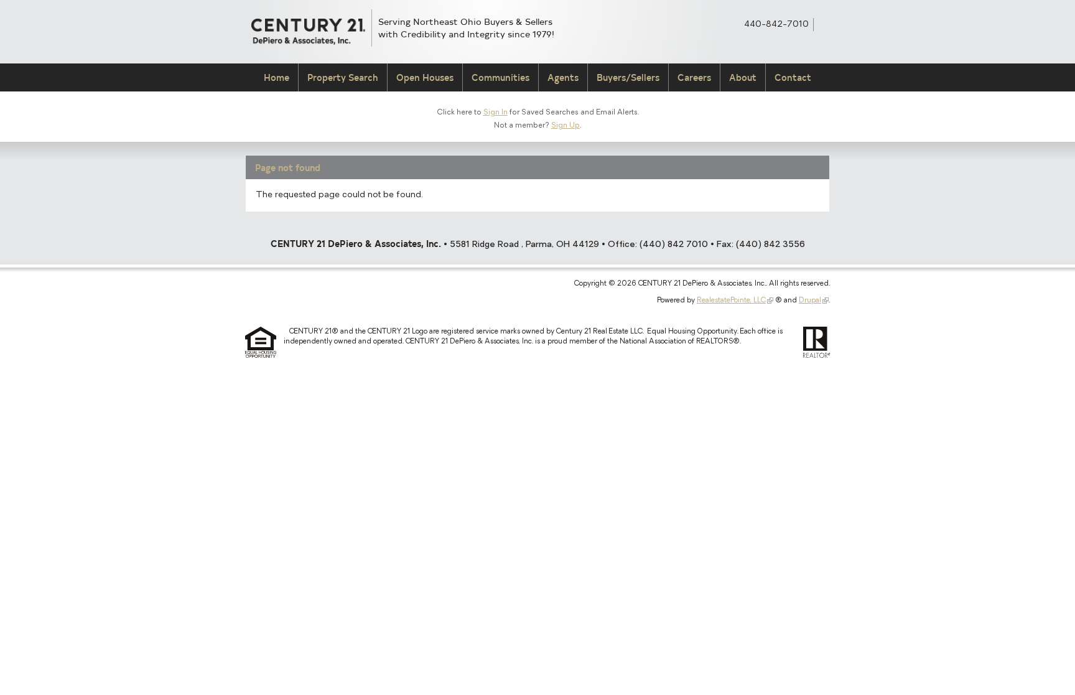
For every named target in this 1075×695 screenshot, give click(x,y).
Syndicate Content (824, 24)
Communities (500, 77)
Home (276, 77)
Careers (694, 77)
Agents (563, 77)
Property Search (342, 77)
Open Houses (425, 77)
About (742, 77)
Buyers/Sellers (628, 77)
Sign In (495, 112)
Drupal (810, 300)
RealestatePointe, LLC (731, 300)
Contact (793, 77)
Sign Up (565, 125)
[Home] (308, 32)
